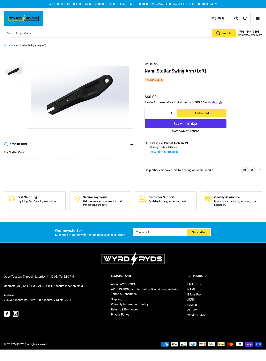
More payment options (185, 131)
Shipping (116, 299)
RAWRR (192, 305)
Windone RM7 (196, 315)
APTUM (192, 310)
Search (226, 33)
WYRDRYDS (151, 63)
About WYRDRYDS (123, 284)
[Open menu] (258, 18)
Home (7, 45)
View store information (164, 151)
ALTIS (191, 299)
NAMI (191, 289)
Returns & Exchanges (124, 309)
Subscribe (198, 232)
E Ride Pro (194, 294)
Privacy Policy (120, 314)
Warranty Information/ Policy (129, 304)
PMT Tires (194, 284)
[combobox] (120, 33)
